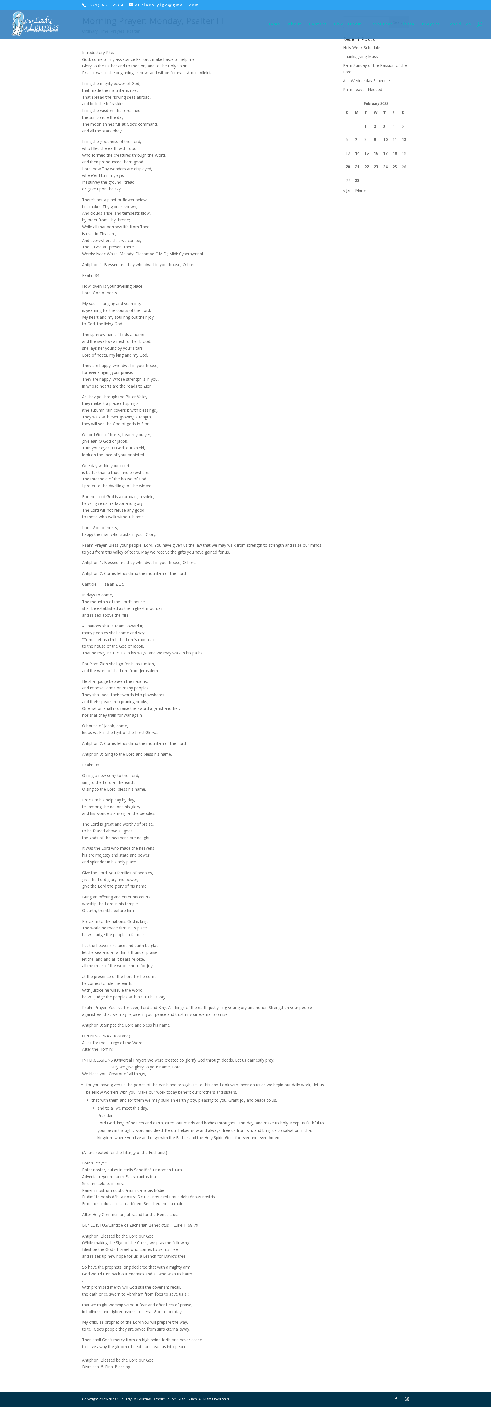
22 (366, 166)
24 (385, 166)
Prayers (431, 24)
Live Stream (348, 24)
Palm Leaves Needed (362, 89)
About (294, 24)
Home (273, 24)
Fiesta (407, 24)
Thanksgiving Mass (360, 56)
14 (357, 153)
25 (394, 166)
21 (357, 166)
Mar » (360, 190)
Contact (318, 24)
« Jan (347, 190)
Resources (381, 24)
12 (404, 139)
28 (357, 180)
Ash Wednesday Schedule (366, 80)
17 (385, 153)
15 (366, 153)
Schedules (459, 24)
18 (394, 153)
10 (385, 139)
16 (376, 153)
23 (376, 166)
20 (348, 166)
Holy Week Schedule (361, 47)
